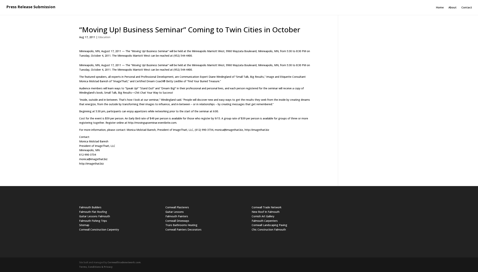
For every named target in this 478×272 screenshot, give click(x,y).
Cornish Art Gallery (263, 216)
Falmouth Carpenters (265, 220)
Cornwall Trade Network (266, 207)
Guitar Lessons (174, 212)
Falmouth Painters (176, 216)
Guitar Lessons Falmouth (94, 216)
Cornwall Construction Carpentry (99, 229)
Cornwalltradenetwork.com (124, 262)
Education (104, 37)
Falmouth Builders (90, 207)
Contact (466, 7)
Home (440, 7)
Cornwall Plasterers (177, 207)
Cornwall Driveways (177, 220)
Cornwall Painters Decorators (183, 229)
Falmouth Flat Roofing (93, 212)
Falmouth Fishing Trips (93, 220)
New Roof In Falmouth (266, 212)
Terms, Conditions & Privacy (96, 266)
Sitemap (84, 225)
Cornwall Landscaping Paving (269, 225)
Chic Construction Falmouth (269, 229)
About (452, 7)
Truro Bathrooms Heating (181, 225)
